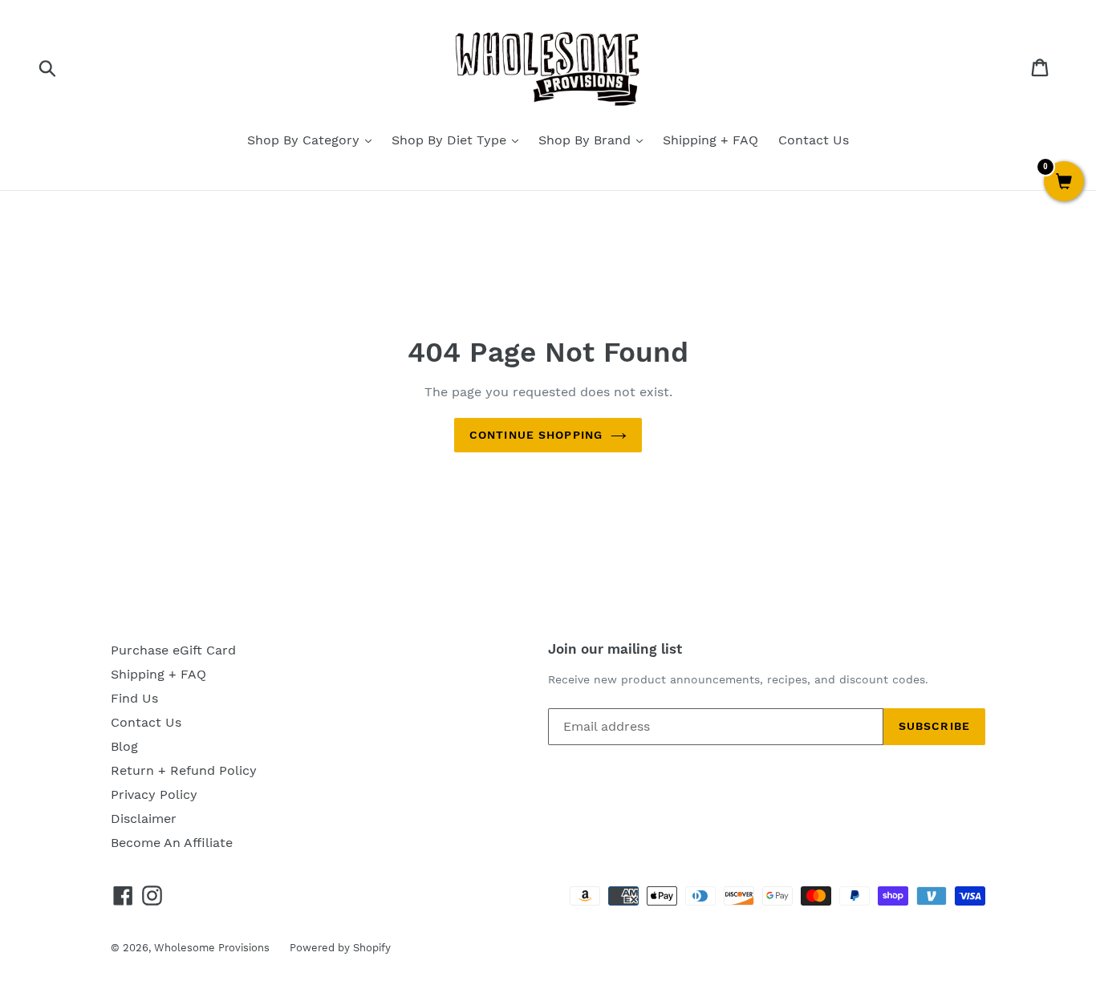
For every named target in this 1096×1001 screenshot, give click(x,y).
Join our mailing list (615, 649)
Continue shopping (536, 434)
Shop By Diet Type (451, 140)
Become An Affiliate (172, 842)
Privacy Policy (154, 794)
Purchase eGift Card (173, 650)
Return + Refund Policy (184, 770)
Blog (124, 746)
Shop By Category (305, 140)
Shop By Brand (586, 140)
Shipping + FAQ (710, 140)
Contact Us (813, 140)
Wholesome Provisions (212, 948)
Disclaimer (144, 818)
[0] (1064, 182)
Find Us (134, 698)
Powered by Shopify (340, 948)
